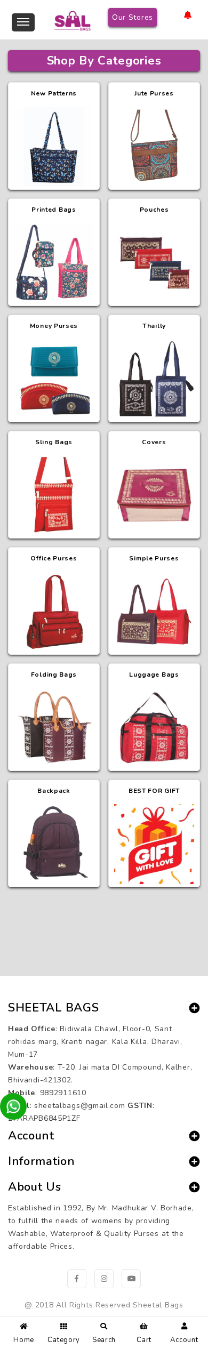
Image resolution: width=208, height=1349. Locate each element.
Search (104, 1340)
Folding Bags (54, 674)
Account (184, 1340)
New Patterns (54, 93)
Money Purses (54, 326)
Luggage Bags (154, 674)
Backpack (53, 790)
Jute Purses (154, 93)
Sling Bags (54, 442)
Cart (144, 1340)
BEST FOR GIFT (154, 790)
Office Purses (53, 558)
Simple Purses (154, 558)
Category (63, 1340)
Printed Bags (53, 209)
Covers (154, 442)
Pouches (154, 209)
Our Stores (132, 17)
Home (23, 1340)
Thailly (154, 326)
